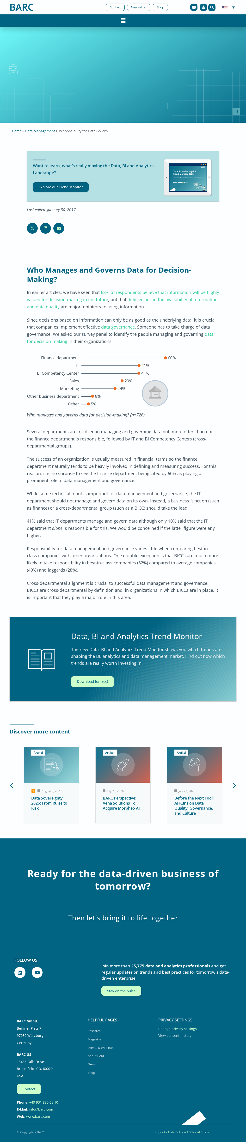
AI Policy (203, 1132)
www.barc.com (38, 1116)
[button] (211, 7)
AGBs (190, 1132)
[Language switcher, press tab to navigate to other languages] (228, 7)
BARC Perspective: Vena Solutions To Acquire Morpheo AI (119, 803)
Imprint (160, 1132)
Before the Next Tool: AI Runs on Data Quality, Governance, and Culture (192, 805)
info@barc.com (41, 1109)
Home (16, 131)
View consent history (174, 1035)
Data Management (40, 131)
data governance (117, 327)
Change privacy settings (177, 1028)
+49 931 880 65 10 (43, 1102)
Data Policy (176, 1132)
